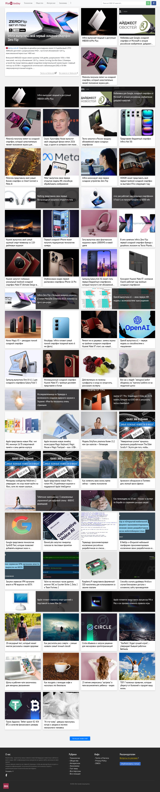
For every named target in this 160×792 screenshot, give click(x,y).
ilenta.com (12, 48)
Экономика (63, 3)
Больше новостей (80, 738)
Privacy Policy (100, 760)
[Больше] (71, 3)
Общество (39, 3)
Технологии (28, 3)
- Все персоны (75, 771)
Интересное (51, 3)
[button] (153, 3)
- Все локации (74, 774)
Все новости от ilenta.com (68, 73)
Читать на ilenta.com (47, 73)
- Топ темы (73, 768)
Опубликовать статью (130, 764)
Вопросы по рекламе (129, 758)
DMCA (97, 763)
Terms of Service (102, 758)
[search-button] (148, 3)
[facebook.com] (6, 776)
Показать (8, 771)
